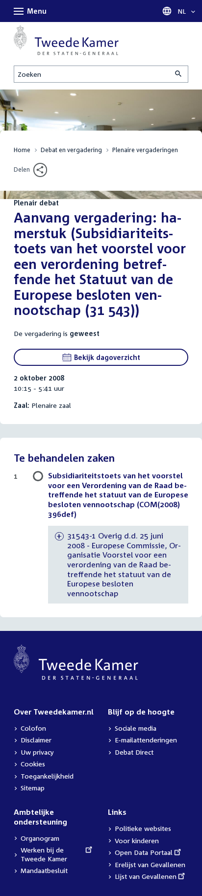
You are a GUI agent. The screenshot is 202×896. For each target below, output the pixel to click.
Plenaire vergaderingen (145, 150)
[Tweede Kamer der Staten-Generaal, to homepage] (66, 40)
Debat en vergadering (71, 150)
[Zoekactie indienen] (179, 74)
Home (22, 150)
